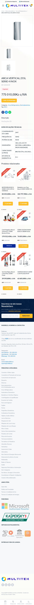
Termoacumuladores (6, 439)
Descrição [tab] (5, 118)
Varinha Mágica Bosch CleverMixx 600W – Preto (8, 273)
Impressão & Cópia (6, 449)
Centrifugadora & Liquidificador (9, 397)
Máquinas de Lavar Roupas (8, 426)
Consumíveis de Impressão (8, 377)
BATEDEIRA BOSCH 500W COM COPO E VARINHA (8, 189)
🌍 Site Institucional (24, 1)
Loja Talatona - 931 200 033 (9, 352)
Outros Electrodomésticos (8, 431)
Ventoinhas (4, 446)
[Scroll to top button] (31, 597)
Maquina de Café (6, 421)
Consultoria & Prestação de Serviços (11, 375)
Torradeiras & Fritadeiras (8, 441)
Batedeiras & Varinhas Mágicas (9, 395)
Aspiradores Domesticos (8, 392)
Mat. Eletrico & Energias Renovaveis (11, 454)
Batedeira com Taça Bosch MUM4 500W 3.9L (24, 188)
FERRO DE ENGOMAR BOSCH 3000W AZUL (24, 230)
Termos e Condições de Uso (8, 492)
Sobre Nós (4, 486)
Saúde (3, 465)
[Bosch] (3, 209)
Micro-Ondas (4, 428)
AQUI (6, 338)
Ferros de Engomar (6, 402)
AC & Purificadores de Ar (8, 387)
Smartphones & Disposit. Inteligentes (11, 475)
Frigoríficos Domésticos (7, 410)
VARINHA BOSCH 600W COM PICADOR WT (24, 272)
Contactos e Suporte (11, 1)
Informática (4, 452)
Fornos (3, 408)
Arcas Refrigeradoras (21, 11)
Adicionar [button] (9, 245)
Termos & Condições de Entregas (10, 494)
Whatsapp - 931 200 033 (8, 356)
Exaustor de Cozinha (6, 400)
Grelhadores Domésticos (8, 413)
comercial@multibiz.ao (7, 361)
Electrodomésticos (10, 11)
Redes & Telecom (6, 462)
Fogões (3, 405)
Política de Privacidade (7, 489)
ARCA (5, 107)
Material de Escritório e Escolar (9, 457)
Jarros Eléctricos (5, 418)
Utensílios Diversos (6, 444)
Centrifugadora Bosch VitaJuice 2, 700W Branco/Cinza (8, 231)
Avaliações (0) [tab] (6, 121)
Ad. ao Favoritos (14, 171)
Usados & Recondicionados (8, 477)
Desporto (4, 380)
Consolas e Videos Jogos (8, 372)
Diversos (3, 383)
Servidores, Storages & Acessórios (10, 472)
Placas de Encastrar (6, 436)
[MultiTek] (17, 6)
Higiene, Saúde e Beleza (7, 415)
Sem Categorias (5, 470)
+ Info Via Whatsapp (9, 100)
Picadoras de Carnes (6, 433)
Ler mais (9, 203)
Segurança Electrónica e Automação (11, 467)
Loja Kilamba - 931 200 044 (9, 354)
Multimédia (4, 459)
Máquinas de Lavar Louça (8, 423)
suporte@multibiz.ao (6, 363)
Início (2, 11)
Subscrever (26, 316)
